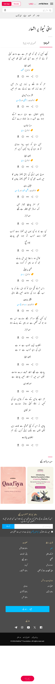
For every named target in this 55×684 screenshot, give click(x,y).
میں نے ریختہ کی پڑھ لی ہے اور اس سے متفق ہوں (30, 531)
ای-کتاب (19, 15)
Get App (7, 4)
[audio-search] (5, 10)
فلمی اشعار (25, 190)
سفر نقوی (27, 410)
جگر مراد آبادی (27, 95)
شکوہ (22, 70)
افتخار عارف (27, 299)
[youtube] (28, 627)
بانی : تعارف (24, 554)
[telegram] (16, 627)
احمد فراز (27, 216)
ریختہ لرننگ (49, 592)
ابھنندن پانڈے (27, 437)
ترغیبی (25, 100)
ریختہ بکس (25, 597)
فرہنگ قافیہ (49, 554)
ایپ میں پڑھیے (27, 678)
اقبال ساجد (28, 186)
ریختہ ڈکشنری (24, 592)
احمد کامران (27, 383)
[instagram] (22, 627)
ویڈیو (24, 15)
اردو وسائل (49, 565)
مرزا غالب (28, 125)
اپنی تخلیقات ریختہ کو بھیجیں (45, 571)
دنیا (22, 130)
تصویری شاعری (29, 43)
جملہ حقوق (19, 637)
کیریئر (26, 565)
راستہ (22, 274)
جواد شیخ (27, 243)
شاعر (38, 15)
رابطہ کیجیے (25, 559)
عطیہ (51, 548)
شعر (46, 43)
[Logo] (43, 3)
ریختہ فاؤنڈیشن (23, 548)
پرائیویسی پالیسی (35, 531)
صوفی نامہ (50, 586)
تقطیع (51, 559)
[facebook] (41, 627)
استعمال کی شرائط (26, 637)
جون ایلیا (27, 65)
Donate (16, 4)
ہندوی (26, 586)
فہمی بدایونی (27, 269)
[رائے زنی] (23, 77)
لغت (29, 15)
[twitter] (35, 627)
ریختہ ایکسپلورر (24, 571)
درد (25, 304)
